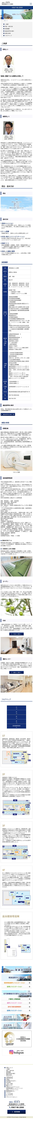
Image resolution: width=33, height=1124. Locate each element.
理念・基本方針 (10, 1070)
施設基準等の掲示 (10, 1073)
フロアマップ (9, 1076)
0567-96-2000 (17, 8)
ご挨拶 (8, 1069)
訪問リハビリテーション (12, 1089)
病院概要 (8, 1072)
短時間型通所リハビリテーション (14, 1088)
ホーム (2, 20)
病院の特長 (9, 1075)
